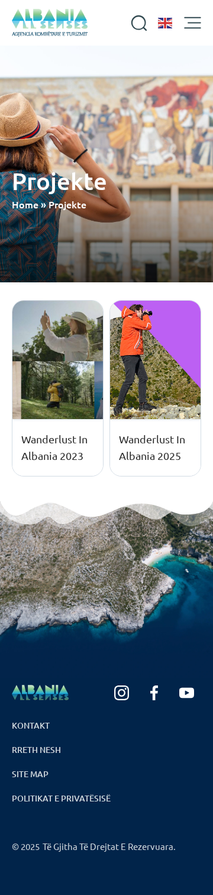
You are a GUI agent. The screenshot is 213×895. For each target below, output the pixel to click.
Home (25, 204)
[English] (165, 23)
